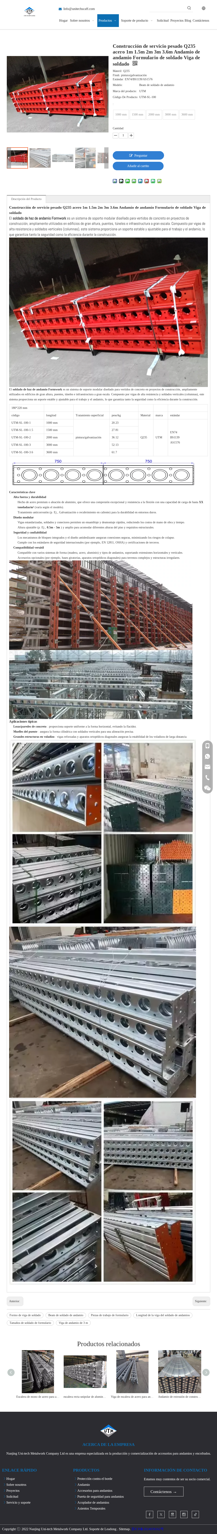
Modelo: (118, 85)
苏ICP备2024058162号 (147, 1529)
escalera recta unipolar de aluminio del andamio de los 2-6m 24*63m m (85, 1396)
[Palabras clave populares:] (189, 8)
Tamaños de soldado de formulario (30, 1322)
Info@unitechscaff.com (79, 9)
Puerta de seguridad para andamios (100, 1496)
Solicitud (12, 1496)
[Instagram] (184, 1514)
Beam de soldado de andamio (65, 1315)
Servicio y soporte (18, 1502)
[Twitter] (161, 1514)
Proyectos (12, 1490)
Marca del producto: (125, 91)
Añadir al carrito (138, 166)
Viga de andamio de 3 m (73, 1322)
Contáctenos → (163, 1491)
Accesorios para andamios (94, 1490)
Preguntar (140, 155)
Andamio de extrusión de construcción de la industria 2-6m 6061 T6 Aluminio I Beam (179, 1396)
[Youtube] (172, 1514)
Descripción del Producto (26, 199)
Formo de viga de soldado (25, 1315)
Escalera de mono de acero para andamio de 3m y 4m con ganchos (37, 1396)
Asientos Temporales (91, 1508)
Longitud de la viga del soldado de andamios (163, 1315)
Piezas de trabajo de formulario (109, 1315)
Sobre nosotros (16, 1484)
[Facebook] (149, 1514)
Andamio (83, 1484)
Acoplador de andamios (93, 1502)
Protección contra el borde (94, 1479)
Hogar (10, 1479)
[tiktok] (195, 1514)
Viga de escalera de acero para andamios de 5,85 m (132, 1396)
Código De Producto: (125, 97)
